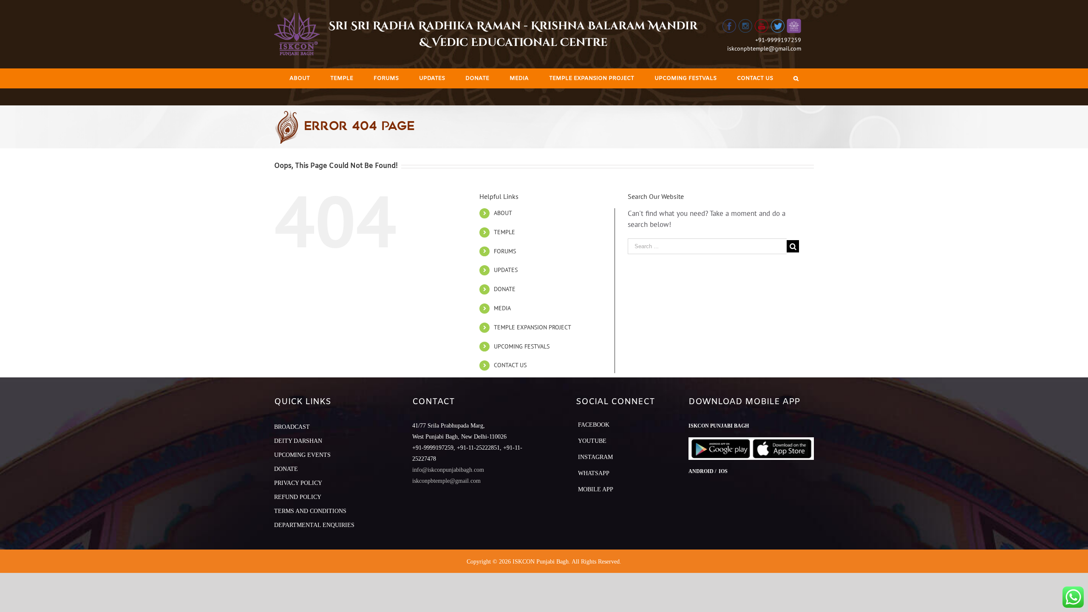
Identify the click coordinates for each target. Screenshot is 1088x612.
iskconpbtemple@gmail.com (764, 48)
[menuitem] (299, 78)
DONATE (505, 289)
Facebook (593, 425)
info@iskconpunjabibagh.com (448, 470)
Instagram (595, 457)
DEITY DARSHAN (298, 441)
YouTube (592, 441)
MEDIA (502, 308)
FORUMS (505, 251)
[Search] (796, 78)
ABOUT (503, 213)
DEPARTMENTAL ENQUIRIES (314, 525)
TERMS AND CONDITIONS (310, 511)
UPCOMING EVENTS (302, 455)
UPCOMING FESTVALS (522, 346)
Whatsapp (593, 473)
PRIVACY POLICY (298, 483)
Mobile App (595, 489)
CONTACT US (510, 365)
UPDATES (506, 270)
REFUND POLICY (297, 497)
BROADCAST (292, 427)
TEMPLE (504, 232)
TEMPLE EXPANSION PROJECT (532, 327)
